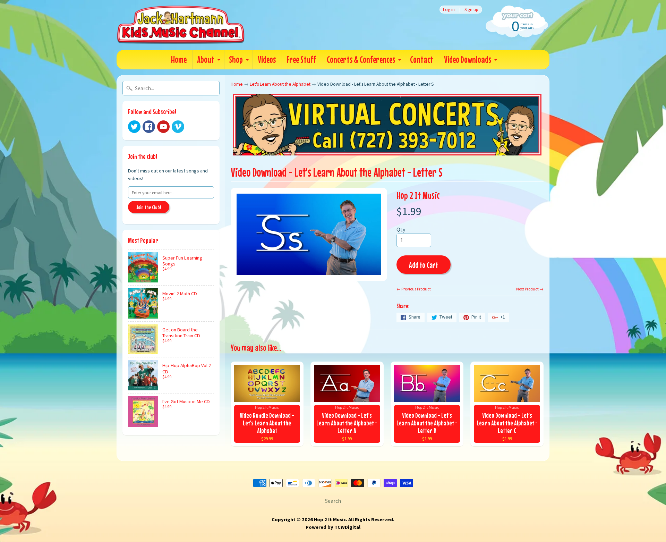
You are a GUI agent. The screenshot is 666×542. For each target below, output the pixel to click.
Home (179, 59)
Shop (236, 59)
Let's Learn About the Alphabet (280, 84)
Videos (267, 59)
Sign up (471, 9)
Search (333, 500)
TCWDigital (347, 527)
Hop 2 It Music (418, 195)
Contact (421, 59)
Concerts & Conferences (361, 59)
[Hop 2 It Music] (181, 25)
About (205, 59)
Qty (400, 229)
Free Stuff (301, 59)
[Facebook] (149, 126)
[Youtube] (163, 126)
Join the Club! (148, 207)
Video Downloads (467, 59)
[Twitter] (134, 126)
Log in (449, 9)
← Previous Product (413, 288)
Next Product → (530, 288)
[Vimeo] (178, 126)
